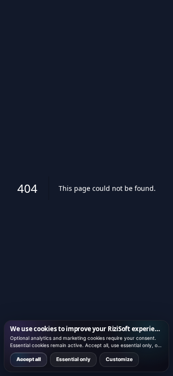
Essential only (73, 359)
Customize (119, 359)
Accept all (28, 359)
